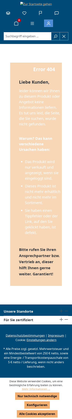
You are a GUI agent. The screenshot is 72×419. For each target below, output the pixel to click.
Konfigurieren (37, 405)
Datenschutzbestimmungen (25, 336)
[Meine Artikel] (24, 13)
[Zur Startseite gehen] (36, 3)
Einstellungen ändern (41, 340)
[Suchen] (55, 36)
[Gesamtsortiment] (8, 13)
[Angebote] (40, 13)
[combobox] (27, 36)
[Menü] (32, 23)
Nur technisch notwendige (37, 396)
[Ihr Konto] (48, 23)
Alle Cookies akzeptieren (37, 414)
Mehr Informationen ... (36, 389)
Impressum (56, 336)
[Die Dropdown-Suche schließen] (64, 36)
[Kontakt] (56, 13)
